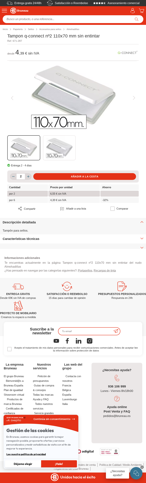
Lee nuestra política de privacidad (26, 454)
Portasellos (85, 270)
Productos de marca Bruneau (13, 401)
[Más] (28, 176)
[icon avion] (115, 331)
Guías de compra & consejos (43, 388)
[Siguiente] (134, 98)
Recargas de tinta (105, 270)
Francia (66, 385)
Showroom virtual (14, 394)
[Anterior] (12, 98)
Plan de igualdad (13, 390)
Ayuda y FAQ (41, 399)
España (66, 394)
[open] (136, 473)
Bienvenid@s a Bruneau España (14, 383)
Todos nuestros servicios (43, 406)
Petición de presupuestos (41, 378)
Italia (65, 403)
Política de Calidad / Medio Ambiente (120, 464)
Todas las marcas (43, 394)
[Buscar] (137, 19)
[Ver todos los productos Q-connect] (128, 52)
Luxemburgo (69, 399)
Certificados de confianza (14, 411)
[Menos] (13, 176)
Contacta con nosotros (71, 378)
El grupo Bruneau (14, 376)
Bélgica (66, 390)
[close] (142, 467)
